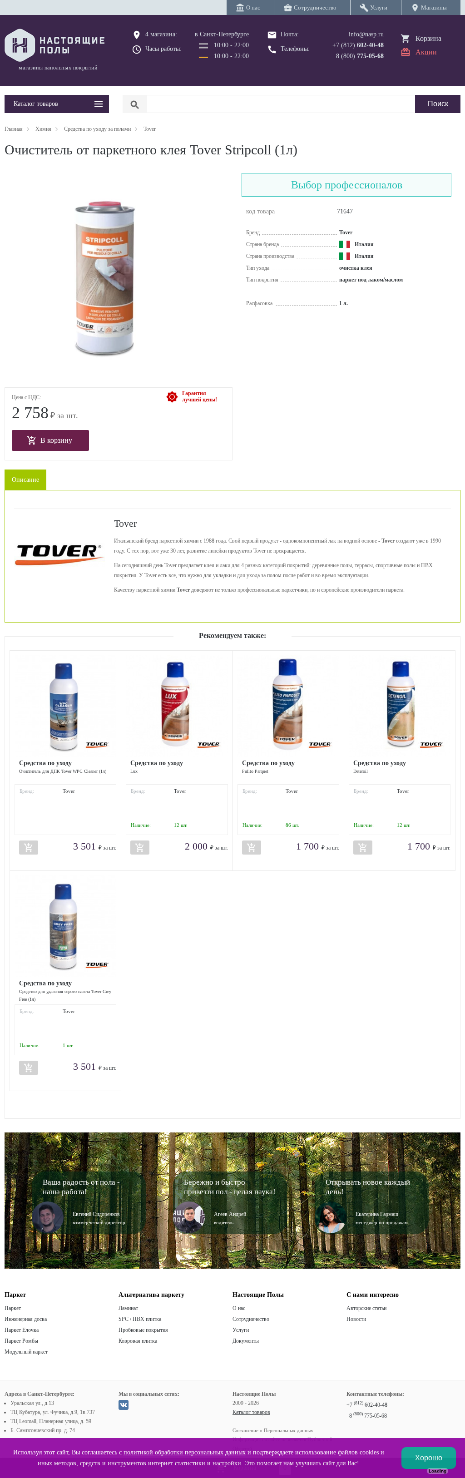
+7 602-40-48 (366, 1405)
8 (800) (360, 56)
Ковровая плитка (138, 1341)
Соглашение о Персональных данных (272, 1430)
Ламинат (128, 1308)
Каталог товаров (251, 1412)
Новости (356, 1319)
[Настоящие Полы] (57, 46)
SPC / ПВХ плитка (140, 1319)
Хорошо (428, 1458)
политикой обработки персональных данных (185, 1452)
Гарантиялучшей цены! (199, 396)
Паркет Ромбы (21, 1341)
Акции (426, 52)
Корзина (428, 38)
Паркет (13, 1308)
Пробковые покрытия (143, 1330)
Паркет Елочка (22, 1330)
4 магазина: (161, 34)
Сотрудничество (250, 1319)
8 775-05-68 (368, 1416)
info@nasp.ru (366, 34)
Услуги (240, 1330)
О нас (238, 1308)
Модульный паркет (26, 1352)
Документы (245, 1341)
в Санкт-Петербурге (222, 34)
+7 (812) (358, 45)
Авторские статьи (366, 1308)
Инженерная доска (26, 1319)
